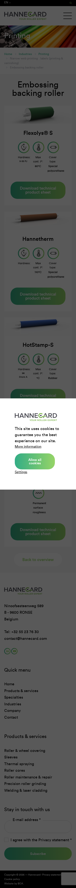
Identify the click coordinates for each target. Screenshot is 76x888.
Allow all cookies (34, 461)
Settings (21, 472)
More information (28, 447)
